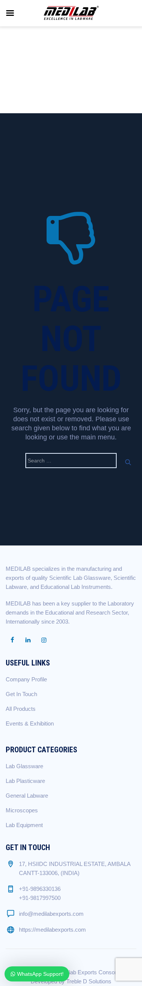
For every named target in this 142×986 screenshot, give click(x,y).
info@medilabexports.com (51, 914)
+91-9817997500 (40, 898)
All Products (21, 709)
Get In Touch (21, 694)
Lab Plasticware (25, 781)
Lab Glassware (24, 766)
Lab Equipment (24, 825)
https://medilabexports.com (52, 929)
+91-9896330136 (40, 889)
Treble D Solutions (88, 981)
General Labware (27, 795)
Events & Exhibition (30, 723)
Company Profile (26, 679)
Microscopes (22, 810)
